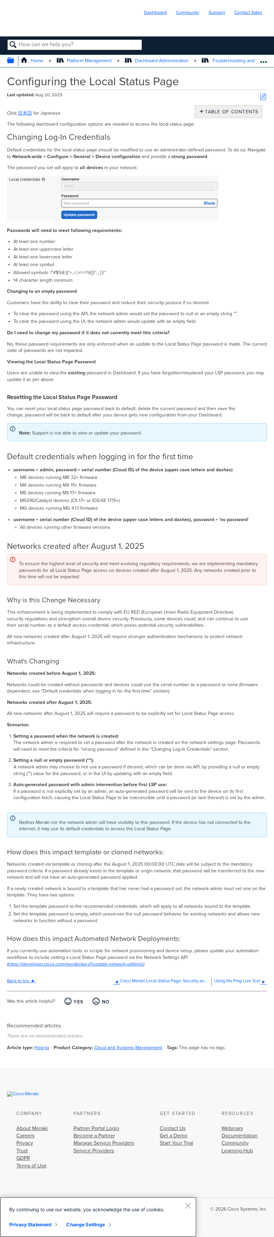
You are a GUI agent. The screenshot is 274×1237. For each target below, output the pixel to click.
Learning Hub (237, 1150)
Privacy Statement (30, 1224)
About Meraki (32, 1128)
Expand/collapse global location (263, 59)
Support (217, 12)
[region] (98, 1217)
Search (13, 45)
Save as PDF (263, 97)
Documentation (240, 1135)
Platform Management (89, 61)
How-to (41, 1047)
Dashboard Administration (162, 61)
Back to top (18, 981)
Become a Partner (94, 1135)
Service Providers (94, 1150)
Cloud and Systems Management (128, 1047)
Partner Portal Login (96, 1128)
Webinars (232, 1128)
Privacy (24, 1143)
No (106, 1002)
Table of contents (230, 112)
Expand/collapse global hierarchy (14, 61)
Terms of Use (31, 1165)
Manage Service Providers (104, 1143)
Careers (25, 1135)
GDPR (23, 1158)
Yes (78, 1002)
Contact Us (172, 1128)
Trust (22, 1150)
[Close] (187, 1205)
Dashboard (155, 12)
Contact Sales (248, 12)
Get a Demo (173, 1135)
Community (187, 12)
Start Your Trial (176, 1143)
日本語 (25, 113)
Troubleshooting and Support (242, 61)
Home (37, 61)
